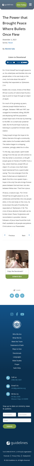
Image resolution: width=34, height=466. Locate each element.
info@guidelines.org (18, 388)
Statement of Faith (17, 345)
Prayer (17, 364)
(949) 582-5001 (16, 380)
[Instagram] (12, 314)
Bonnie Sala (10, 49)
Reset (10, 43)
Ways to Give (17, 349)
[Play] (8, 62)
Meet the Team (17, 342)
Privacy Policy (16, 456)
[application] (17, 62)
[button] (12, 295)
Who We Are (17, 334)
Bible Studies (17, 361)
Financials (7, 456)
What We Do (17, 338)
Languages (17, 357)
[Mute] (22, 62)
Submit (9, 426)
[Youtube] (22, 314)
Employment (27, 456)
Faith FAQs (17, 368)
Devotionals (17, 353)
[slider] (14, 62)
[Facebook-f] (17, 314)
